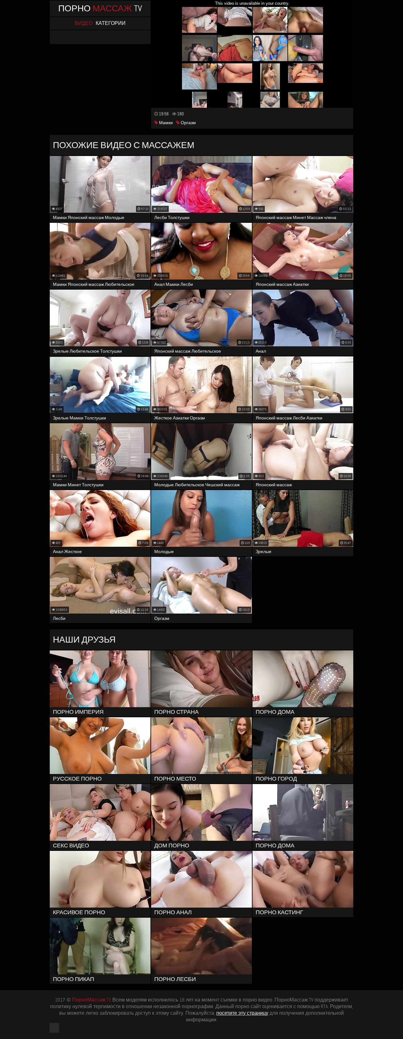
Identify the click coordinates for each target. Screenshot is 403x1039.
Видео (84, 23)
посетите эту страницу (242, 1013)
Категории (111, 23)
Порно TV (100, 8)
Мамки (165, 122)
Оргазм (188, 122)
